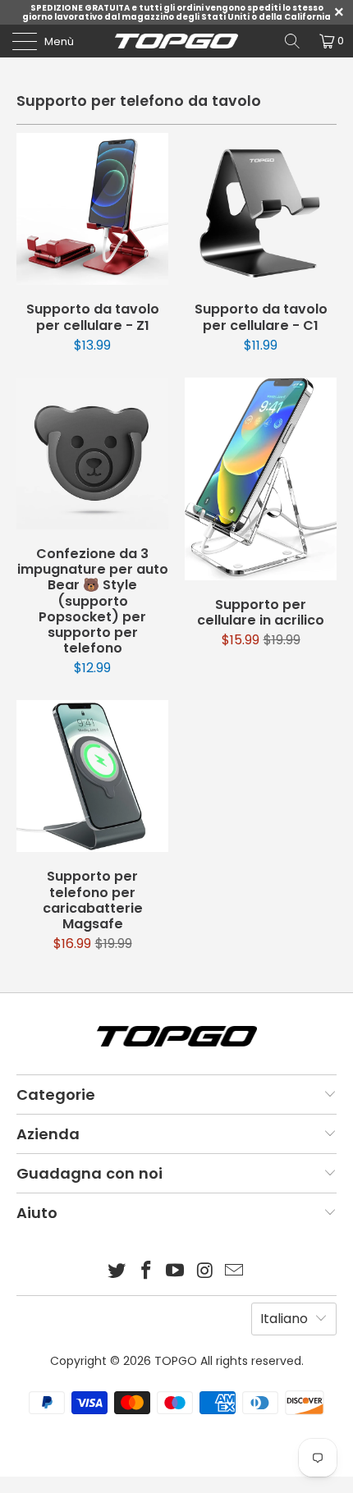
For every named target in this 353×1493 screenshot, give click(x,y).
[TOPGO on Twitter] (117, 1272)
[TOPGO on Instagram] (205, 1272)
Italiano (284, 1318)
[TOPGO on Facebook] (146, 1272)
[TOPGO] (177, 41)
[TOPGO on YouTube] (175, 1272)
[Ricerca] (292, 41)
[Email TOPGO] (234, 1272)
